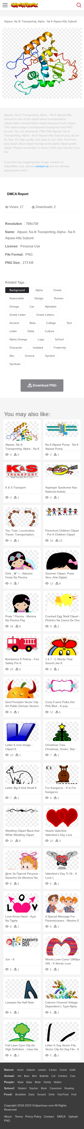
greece (29, 355)
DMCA (61, 1116)
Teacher (33, 1088)
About (8, 1116)
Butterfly (44, 1076)
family (47, 1082)
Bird (34, 1076)
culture (49, 331)
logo (41, 339)
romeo (58, 298)
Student (22, 1088)
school (59, 339)
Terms (19, 1116)
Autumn (31, 1069)
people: (9, 1082)
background (17, 290)
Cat (53, 1076)
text (69, 323)
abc (11, 355)
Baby (29, 1082)
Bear (26, 1076)
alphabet (50, 306)
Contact (49, 1116)
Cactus (53, 1069)
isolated (38, 347)
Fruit (73, 1094)
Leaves (42, 1069)
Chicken (62, 1076)
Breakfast (20, 1094)
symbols (14, 364)
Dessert (41, 1094)
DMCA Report (17, 194)
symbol (50, 355)
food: (8, 1094)
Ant (19, 1076)
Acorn (20, 1069)
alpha (39, 290)
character (15, 347)
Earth (73, 1069)
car (32, 306)
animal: (9, 1076)
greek (57, 290)
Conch (63, 1069)
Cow (72, 1076)
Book (44, 1088)
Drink (52, 1094)
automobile (16, 298)
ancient (14, 323)
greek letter (17, 314)
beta (32, 323)
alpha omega (18, 339)
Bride (38, 1082)
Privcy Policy (33, 1116)
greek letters (45, 314)
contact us (42, 166)
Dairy (31, 1094)
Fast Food (63, 1094)
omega (14, 306)
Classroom (56, 1088)
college (51, 323)
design (38, 298)
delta (31, 331)
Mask (20, 1082)
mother (58, 1082)
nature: (9, 1069)
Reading (69, 1088)
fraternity (60, 347)
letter (13, 331)
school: (9, 1088)
